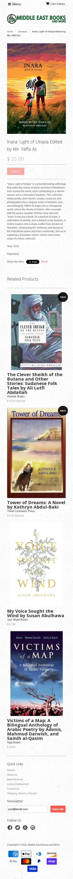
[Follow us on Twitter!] (18, 828)
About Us (12, 774)
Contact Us (13, 788)
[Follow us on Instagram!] (33, 828)
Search (11, 770)
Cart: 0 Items (57, 4)
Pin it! (44, 261)
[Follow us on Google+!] (26, 828)
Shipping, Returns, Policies (22, 793)
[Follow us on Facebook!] (11, 828)
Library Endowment (18, 784)
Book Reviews (15, 779)
